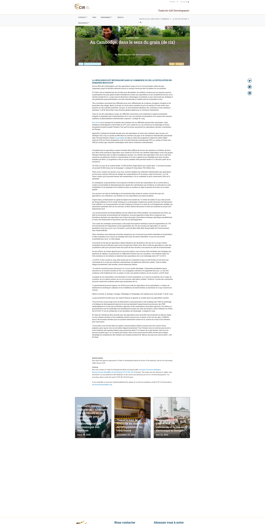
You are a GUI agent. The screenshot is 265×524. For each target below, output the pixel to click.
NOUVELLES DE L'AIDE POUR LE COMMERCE (154, 19)
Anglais (171, 64)
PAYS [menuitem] (94, 17)
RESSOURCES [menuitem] (82, 23)
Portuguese (180, 64)
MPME (81, 64)
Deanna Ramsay (124, 55)
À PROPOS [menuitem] (81, 17)
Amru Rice (95, 123)
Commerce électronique (92, 64)
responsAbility (120, 138)
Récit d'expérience (143, 55)
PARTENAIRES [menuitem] (105, 17)
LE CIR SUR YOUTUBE (179, 19)
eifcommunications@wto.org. (102, 385)
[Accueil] (82, 6)
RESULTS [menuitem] (120, 17)
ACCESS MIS (184, 2)
